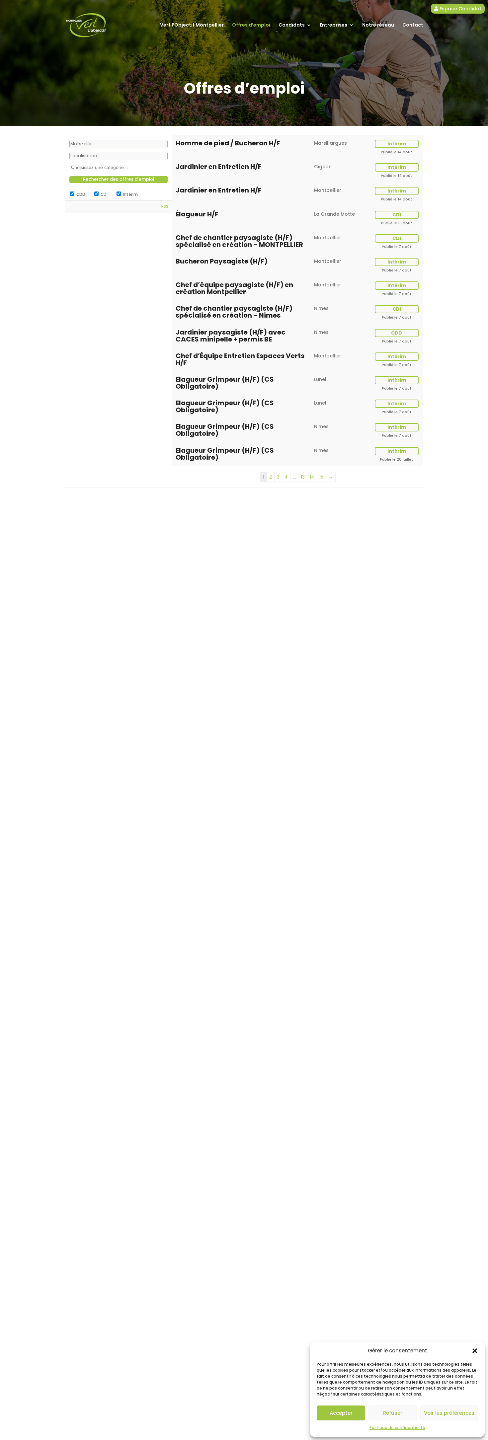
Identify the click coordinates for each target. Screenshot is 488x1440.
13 (303, 477)
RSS (164, 206)
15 (321, 477)
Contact (412, 25)
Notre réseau (378, 25)
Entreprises (333, 25)
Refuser (392, 1412)
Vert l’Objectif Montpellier (192, 25)
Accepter (341, 1412)
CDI (104, 194)
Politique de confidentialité (397, 1427)
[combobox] (118, 168)
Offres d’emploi (251, 25)
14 (312, 477)
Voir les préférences (449, 1412)
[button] (474, 1350)
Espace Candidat (459, 8)
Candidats (292, 25)
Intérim (130, 194)
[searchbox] (119, 168)
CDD (80, 194)
